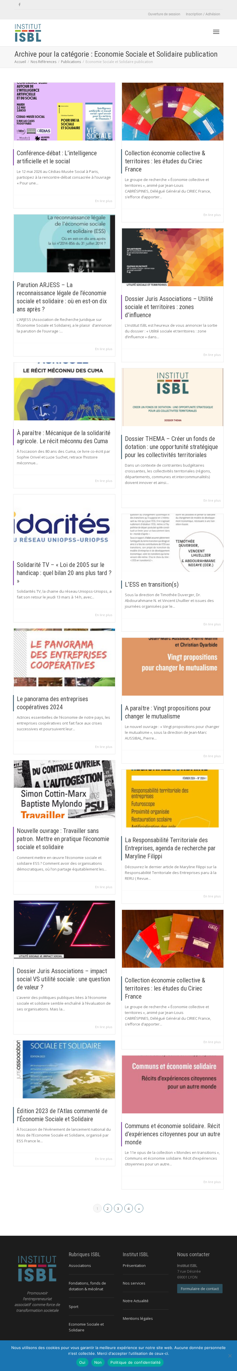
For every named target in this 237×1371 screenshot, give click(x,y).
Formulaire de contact (200, 1288)
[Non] (230, 1356)
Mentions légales (138, 1318)
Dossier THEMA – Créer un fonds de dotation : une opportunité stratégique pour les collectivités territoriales (171, 447)
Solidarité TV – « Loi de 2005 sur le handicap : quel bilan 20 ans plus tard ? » (64, 573)
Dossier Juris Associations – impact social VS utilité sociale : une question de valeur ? (63, 979)
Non (98, 1362)
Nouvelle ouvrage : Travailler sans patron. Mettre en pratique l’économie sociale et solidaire (63, 839)
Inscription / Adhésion (203, 14)
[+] (64, 112)
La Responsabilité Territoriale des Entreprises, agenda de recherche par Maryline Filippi (170, 848)
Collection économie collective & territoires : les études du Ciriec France (165, 161)
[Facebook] (19, 5)
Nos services (134, 1283)
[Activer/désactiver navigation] (216, 32)
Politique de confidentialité (135, 1362)
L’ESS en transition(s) (152, 584)
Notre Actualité (136, 1300)
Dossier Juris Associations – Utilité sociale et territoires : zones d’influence (169, 307)
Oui (82, 1362)
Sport (73, 1306)
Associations (80, 1265)
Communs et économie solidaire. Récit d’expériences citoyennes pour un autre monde (172, 1134)
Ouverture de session (164, 14)
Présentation (134, 1265)
